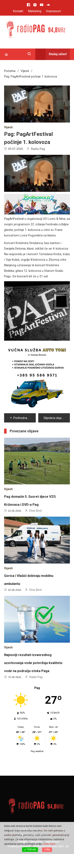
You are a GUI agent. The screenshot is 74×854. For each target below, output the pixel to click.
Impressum (53, 11)
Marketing (34, 11)
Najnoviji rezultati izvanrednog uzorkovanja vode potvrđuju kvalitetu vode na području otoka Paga (33, 648)
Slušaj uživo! (58, 54)
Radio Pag (38, 148)
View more (49, 843)
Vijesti (8, 127)
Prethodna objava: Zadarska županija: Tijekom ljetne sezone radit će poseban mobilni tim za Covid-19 (24, 403)
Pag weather (37, 736)
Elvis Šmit (35, 495)
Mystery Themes (59, 819)
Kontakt (18, 11)
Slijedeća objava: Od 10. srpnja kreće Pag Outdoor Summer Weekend (57, 403)
